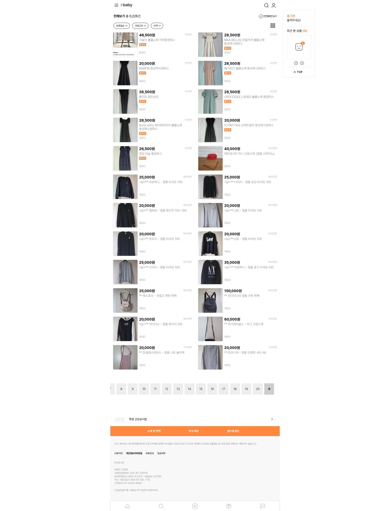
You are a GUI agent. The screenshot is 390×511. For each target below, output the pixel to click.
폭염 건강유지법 (138, 419)
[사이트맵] (116, 5)
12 (166, 389)
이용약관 (118, 453)
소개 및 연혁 (154, 431)
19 (246, 389)
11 (155, 389)
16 (212, 389)
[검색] (266, 5)
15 (201, 389)
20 (258, 389)
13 (178, 389)
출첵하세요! (294, 20)
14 (189, 389)
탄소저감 (193, 431)
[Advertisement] (88, 71)
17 (223, 389)
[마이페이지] (273, 5)
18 (235, 389)
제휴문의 (150, 453)
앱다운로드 (233, 431)
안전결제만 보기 (269, 16)
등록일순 (120, 25)
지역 (156, 25)
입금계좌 (161, 453)
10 (144, 389)
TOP (299, 72)
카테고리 (139, 25)
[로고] (126, 5)
